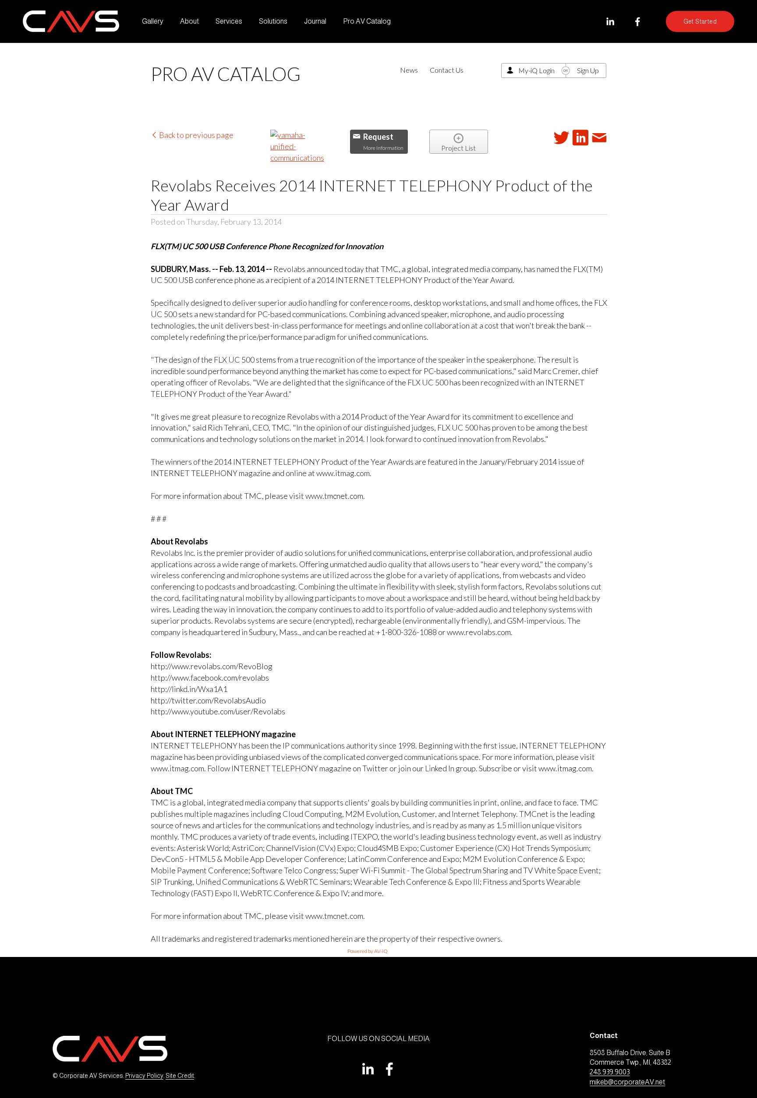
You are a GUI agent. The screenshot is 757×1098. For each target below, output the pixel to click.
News (409, 70)
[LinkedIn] (610, 21)
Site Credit (180, 1075)
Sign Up (588, 70)
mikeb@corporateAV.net (627, 1082)
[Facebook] (637, 21)
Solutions (273, 21)
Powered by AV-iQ (367, 951)
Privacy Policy (144, 1075)
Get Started (700, 21)
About (189, 21)
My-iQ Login (536, 70)
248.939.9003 (610, 1072)
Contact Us (446, 70)
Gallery (152, 21)
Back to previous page (195, 135)
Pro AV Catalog (367, 21)
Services (229, 21)
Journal (315, 21)
